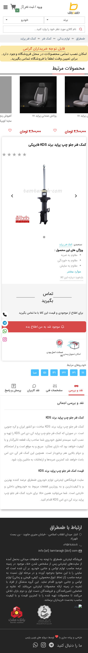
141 (54, 372)
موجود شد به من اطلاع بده (43, 326)
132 (64, 372)
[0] (12, 9)
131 (74, 372)
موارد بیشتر (74, 271)
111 (83, 372)
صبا (35, 372)
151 (44, 372)
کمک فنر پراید (65, 244)
